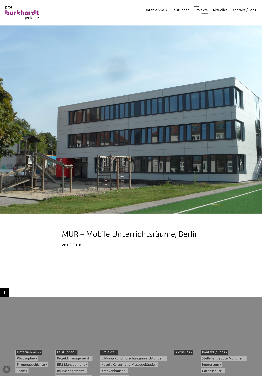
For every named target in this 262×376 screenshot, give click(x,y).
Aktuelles (220, 10)
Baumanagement (70, 371)
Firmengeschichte (31, 364)
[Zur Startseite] (22, 13)
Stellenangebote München (222, 358)
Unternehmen (155, 10)
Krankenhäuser (113, 371)
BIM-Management (71, 364)
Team (21, 371)
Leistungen (181, 10)
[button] (6, 369)
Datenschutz (212, 371)
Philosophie (26, 358)
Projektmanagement (73, 358)
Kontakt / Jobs (244, 10)
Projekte (201, 10)
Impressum (210, 364)
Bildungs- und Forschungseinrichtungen (132, 358)
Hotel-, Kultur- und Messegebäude (128, 364)
